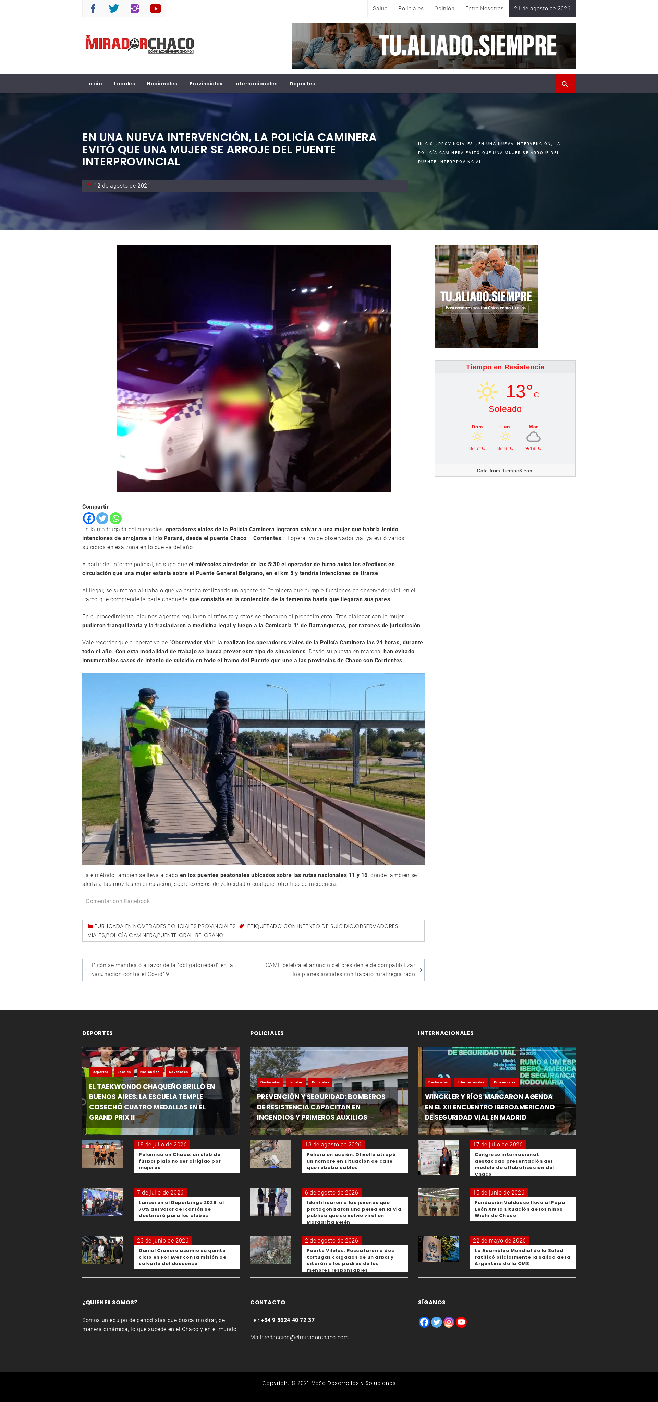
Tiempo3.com (518, 470)
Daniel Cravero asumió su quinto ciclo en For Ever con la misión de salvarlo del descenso (182, 1257)
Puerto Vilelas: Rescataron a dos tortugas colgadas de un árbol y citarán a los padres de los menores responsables (350, 1260)
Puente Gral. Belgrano (190, 935)
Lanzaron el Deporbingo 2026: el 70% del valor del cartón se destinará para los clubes (181, 1209)
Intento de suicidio (325, 926)
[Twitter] (102, 518)
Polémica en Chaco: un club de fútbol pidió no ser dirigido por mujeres (180, 1161)
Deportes (302, 83)
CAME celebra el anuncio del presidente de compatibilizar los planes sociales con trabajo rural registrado (340, 969)
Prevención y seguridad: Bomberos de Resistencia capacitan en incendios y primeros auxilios (321, 1107)
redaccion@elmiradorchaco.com (307, 1337)
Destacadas (270, 1082)
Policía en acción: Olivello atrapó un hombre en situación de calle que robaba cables (351, 1161)
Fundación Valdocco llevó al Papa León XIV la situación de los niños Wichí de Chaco (520, 1209)
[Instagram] (448, 1322)
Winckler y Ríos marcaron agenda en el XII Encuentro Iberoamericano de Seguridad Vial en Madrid (490, 1107)
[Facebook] (89, 518)
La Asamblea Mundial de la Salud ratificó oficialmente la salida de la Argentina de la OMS (522, 1257)
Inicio (94, 83)
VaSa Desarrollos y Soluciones (354, 1383)
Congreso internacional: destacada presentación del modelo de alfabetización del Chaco (514, 1164)
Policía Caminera (131, 935)
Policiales (411, 8)
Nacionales (162, 83)
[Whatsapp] (116, 518)
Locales (124, 83)
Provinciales (206, 83)
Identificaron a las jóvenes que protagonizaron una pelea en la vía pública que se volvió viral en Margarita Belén (354, 1212)
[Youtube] (461, 1322)
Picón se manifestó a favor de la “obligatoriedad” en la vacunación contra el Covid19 (162, 969)
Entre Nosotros (484, 8)
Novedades (149, 926)
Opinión (444, 8)
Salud (380, 8)
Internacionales (256, 83)
